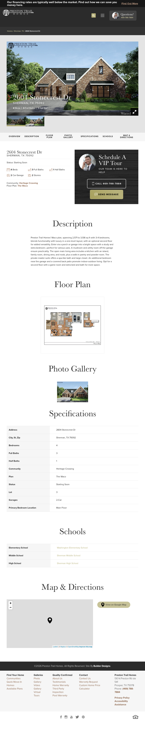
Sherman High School (67, 563)
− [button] (10, 607)
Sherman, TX (19, 31)
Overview (14, 136)
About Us (57, 678)
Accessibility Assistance (121, 702)
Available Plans (15, 688)
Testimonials (59, 682)
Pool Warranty (60, 695)
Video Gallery (37, 687)
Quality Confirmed (62, 675)
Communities (14, 678)
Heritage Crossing (28, 183)
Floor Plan (49, 136)
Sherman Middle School (68, 555)
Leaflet (55, 646)
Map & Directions (126, 136)
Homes (10, 31)
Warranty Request (88, 682)
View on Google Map (115, 604)
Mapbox (63, 646)
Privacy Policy (122, 698)
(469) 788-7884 (124, 690)
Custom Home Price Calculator (89, 687)
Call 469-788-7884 (108, 183)
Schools (108, 136)
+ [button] (10, 603)
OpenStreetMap (73, 646)
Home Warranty (61, 685)
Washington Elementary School (72, 547)
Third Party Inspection (58, 690)
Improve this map (85, 647)
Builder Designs (101, 666)
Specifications (89, 136)
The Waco (23, 185)
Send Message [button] (108, 194)
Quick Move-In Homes (14, 683)
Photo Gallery (68, 136)
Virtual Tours (37, 693)
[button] (93, 15)
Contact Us (85, 678)
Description (31, 136)
